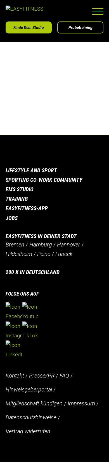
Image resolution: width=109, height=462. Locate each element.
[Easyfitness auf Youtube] (30, 311)
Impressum (81, 403)
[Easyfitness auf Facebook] (14, 311)
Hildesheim (19, 254)
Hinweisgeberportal (29, 389)
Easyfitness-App (27, 208)
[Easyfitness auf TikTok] (30, 330)
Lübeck (64, 254)
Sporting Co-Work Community (44, 179)
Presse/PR (41, 375)
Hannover (68, 244)
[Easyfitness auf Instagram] (14, 330)
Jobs (12, 218)
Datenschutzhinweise (31, 417)
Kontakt (15, 375)
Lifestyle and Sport (31, 170)
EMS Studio (20, 189)
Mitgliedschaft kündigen (34, 403)
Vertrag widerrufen (28, 431)
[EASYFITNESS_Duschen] (42, 125)
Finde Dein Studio (28, 27)
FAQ (64, 375)
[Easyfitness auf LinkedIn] (14, 349)
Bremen (15, 244)
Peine (43, 254)
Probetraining (80, 27)
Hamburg (40, 244)
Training (17, 198)
